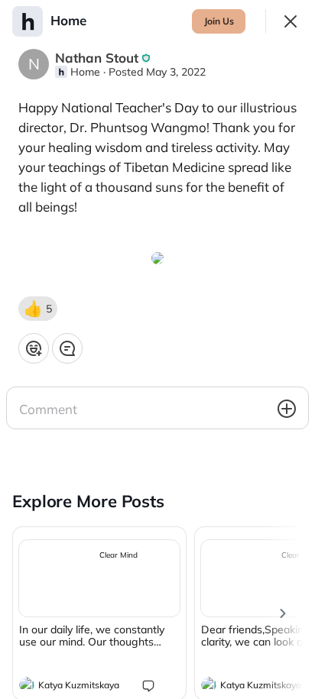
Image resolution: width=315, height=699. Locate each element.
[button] (37, 308)
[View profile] (26, 684)
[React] (33, 348)
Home (85, 72)
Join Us (219, 21)
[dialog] (157, 349)
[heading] (84, 686)
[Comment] (67, 348)
